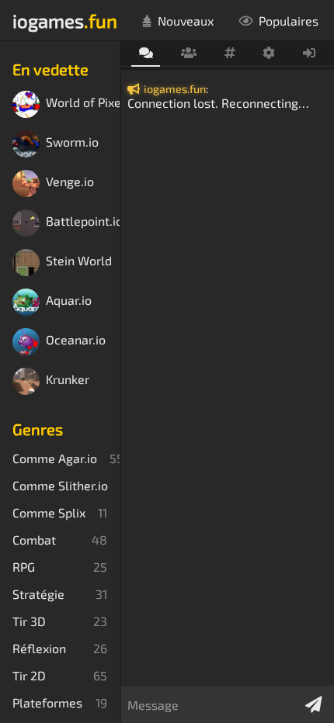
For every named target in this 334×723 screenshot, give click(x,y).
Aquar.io (69, 300)
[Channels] (229, 53)
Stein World (79, 261)
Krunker (67, 379)
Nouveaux (186, 20)
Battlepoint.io (83, 221)
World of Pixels (83, 102)
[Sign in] (309, 53)
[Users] (188, 53)
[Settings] (269, 53)
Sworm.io (72, 142)
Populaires (288, 20)
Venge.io (70, 182)
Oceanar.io (76, 340)
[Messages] (145, 54)
